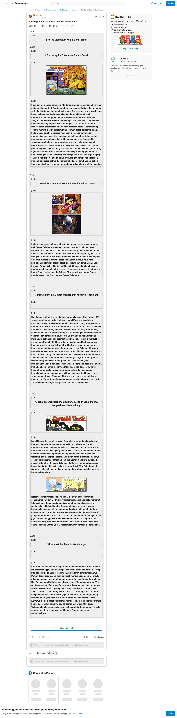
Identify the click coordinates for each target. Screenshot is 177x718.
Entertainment (51, 10)
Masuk (170, 3)
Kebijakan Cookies (75, 714)
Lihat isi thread (66, 628)
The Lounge (63, 10)
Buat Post (158, 3)
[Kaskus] (12, 3)
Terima (170, 714)
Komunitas (39, 10)
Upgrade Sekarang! (130, 49)
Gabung (130, 75)
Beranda (29, 10)
